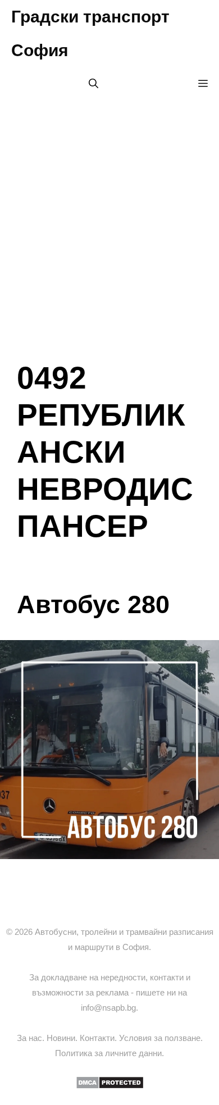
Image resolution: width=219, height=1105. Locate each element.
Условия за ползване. (161, 1038)
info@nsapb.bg (108, 1007)
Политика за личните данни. (109, 1053)
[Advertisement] (109, 221)
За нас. (32, 1038)
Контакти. (99, 1038)
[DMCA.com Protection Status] (110, 1086)
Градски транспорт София (90, 33)
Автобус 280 (93, 604)
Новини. (63, 1038)
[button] (93, 84)
